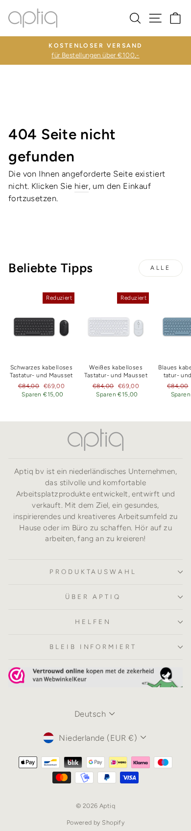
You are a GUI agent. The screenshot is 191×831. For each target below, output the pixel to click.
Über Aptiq (93, 596)
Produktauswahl (93, 571)
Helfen (93, 621)
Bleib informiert (93, 646)
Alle (160, 267)
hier (81, 186)
